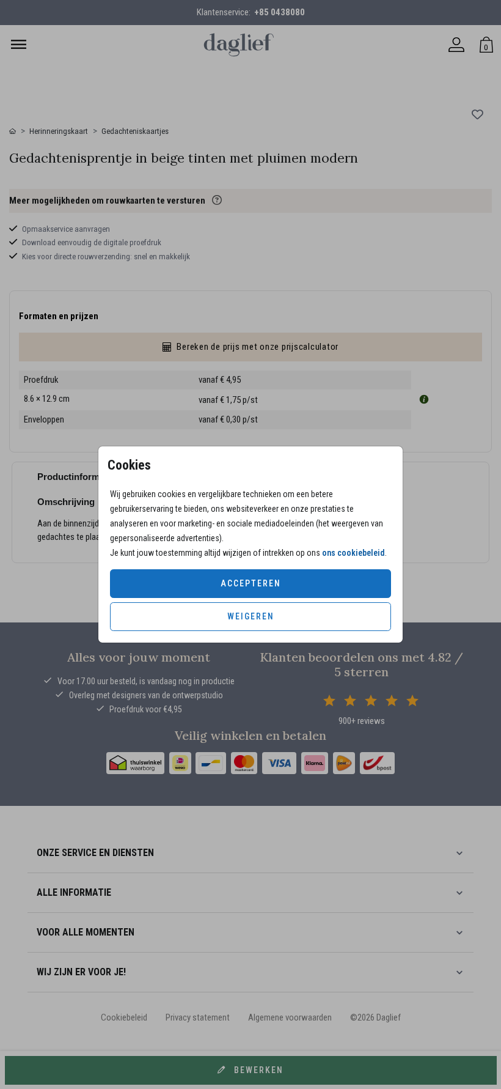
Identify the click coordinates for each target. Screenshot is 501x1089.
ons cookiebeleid (353, 553)
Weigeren (250, 616)
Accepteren (251, 583)
